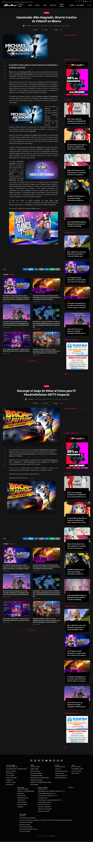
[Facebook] (4, 63)
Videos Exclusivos (22, 789)
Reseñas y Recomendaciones (25, 791)
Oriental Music (59, 773)
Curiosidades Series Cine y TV (47, 793)
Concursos (20, 793)
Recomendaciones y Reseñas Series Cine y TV (51, 791)
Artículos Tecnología (45, 809)
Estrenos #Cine (42, 797)
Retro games (34, 784)
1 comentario (65, 399)
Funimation (9, 780)
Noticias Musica (60, 766)
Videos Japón (75, 773)
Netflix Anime (10, 775)
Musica (37, 5)
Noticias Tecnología (44, 806)
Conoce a (58, 768)
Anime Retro (9, 784)
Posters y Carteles (44, 804)
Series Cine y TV (43, 789)
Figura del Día (21, 795)
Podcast (72, 5)
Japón (44, 5)
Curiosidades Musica (61, 771)
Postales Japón (76, 771)
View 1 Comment (31, 630)
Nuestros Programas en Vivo (28, 829)
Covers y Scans (10, 782)
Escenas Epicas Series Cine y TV (47, 795)
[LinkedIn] (4, 69)
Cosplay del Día (22, 802)
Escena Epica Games (36, 780)
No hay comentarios (66, 25)
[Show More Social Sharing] (61, 29)
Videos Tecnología (43, 811)
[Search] (90, 5)
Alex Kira (29, 25)
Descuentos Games (36, 773)
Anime (68, 116)
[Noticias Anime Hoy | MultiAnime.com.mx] (10, 5)
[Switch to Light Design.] (88, 5)
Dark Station (30, 478)
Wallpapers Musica (61, 777)
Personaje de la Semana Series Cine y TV (50, 800)
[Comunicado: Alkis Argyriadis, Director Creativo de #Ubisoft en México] (25, 58)
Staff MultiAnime (24, 831)
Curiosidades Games (36, 775)
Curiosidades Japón (77, 768)
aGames (46, 12)
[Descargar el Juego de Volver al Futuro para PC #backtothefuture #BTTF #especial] (31, 445)
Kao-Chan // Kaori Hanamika (27, 817)
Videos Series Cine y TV (45, 802)
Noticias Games (35, 766)
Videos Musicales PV (61, 775)
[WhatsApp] (4, 76)
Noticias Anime (20, 5)
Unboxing (20, 806)
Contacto (22, 815)
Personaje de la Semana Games (39, 777)
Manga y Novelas (11, 771)
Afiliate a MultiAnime (25, 826)
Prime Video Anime (11, 777)
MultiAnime (80, 5)
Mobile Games (34, 768)
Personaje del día (22, 797)
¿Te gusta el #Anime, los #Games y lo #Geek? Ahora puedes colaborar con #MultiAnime (45, 820)
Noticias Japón (76, 766)
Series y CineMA (62, 5)
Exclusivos (53, 5)
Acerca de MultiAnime (26, 822)
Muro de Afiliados (24, 824)
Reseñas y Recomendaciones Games (41, 782)
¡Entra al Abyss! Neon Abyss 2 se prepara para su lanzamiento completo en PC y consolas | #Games (16, 350)
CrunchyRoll (10, 773)
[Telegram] (4, 73)
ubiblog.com (43, 208)
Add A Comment (31, 360)
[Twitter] (4, 66)
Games (30, 5)
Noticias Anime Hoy (12, 766)
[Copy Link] (4, 79)
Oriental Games (35, 771)
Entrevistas (21, 800)
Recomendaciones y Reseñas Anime (16, 768)
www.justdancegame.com (18, 202)
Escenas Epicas (22, 804)
